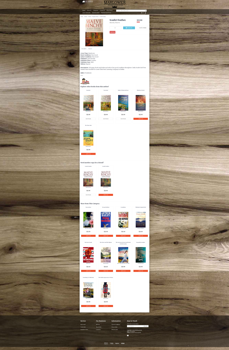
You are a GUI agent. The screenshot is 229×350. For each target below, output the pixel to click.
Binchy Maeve (88, 111)
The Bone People (88, 242)
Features (90, 48)
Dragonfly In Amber (140, 242)
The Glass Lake (88, 125)
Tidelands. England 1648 (140, 207)
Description (83, 48)
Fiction (85, 16)
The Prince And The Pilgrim (106, 242)
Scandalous (123, 207)
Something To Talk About (88, 277)
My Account (83, 324)
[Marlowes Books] (114, 4)
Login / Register (144, 1)
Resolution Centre (84, 329)
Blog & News (110, 10)
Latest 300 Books (86, 12)
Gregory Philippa (140, 228)
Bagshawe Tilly (123, 228)
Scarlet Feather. (103, 16)
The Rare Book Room (106, 12)
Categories (95, 10)
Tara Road (106, 90)
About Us (89, 10)
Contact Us (102, 10)
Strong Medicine (105, 207)
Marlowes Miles (95, 12)
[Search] (145, 11)
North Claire (105, 298)
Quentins (88, 90)
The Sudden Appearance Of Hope (106, 277)
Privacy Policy (114, 327)
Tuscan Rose (88, 207)
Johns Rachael (88, 298)
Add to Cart (140, 118)
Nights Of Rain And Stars (123, 90)
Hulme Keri (88, 263)
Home (83, 10)
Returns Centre (115, 329)
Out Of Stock (88, 118)
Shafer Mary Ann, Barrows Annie (123, 263)
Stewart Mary (105, 263)
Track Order (83, 327)
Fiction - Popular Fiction (93, 16)
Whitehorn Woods (140, 90)
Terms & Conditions (116, 324)
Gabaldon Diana (141, 263)
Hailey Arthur (105, 228)
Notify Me (129, 28)
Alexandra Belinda (88, 228)
